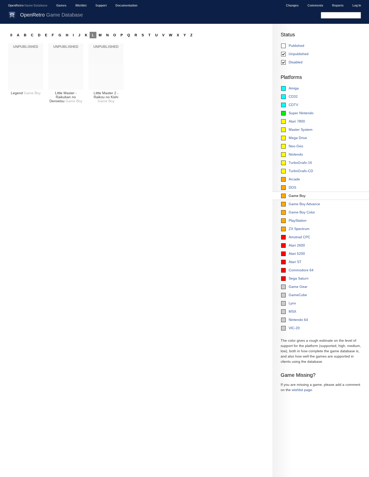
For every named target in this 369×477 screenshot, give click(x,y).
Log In (356, 5)
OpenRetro (27, 5)
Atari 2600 (297, 245)
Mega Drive (298, 138)
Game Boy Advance (304, 204)
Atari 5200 (297, 254)
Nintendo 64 (298, 320)
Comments (315, 5)
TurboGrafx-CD (301, 171)
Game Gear (298, 287)
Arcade (294, 179)
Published (296, 46)
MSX (292, 311)
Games (61, 5)
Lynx (292, 303)
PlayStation (297, 220)
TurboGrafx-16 (300, 163)
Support (101, 5)
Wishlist (81, 5)
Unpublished (299, 54)
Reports (338, 5)
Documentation (126, 5)
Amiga (294, 88)
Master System (301, 130)
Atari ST (295, 262)
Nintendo (296, 154)
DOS (292, 187)
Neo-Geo (296, 146)
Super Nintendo (301, 113)
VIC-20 (294, 328)
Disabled (295, 62)
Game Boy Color (302, 212)
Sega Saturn (299, 278)
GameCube (298, 295)
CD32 (293, 96)
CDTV (293, 105)
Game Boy (297, 196)
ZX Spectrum (299, 229)
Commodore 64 (301, 270)
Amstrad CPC (299, 237)
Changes (292, 5)
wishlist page (302, 390)
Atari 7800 (297, 121)
